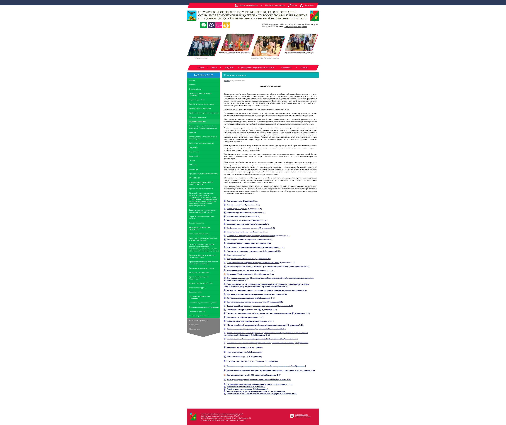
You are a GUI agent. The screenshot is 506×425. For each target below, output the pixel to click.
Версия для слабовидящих (275, 5)
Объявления (193, 147)
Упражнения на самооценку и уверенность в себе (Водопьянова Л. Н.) (254, 251)
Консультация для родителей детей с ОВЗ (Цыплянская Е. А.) (250, 270)
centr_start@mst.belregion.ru (295, 27)
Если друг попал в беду (236, 216)
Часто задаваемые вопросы (199, 234)
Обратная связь (194, 329)
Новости (214, 68)
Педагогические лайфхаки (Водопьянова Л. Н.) (245, 317)
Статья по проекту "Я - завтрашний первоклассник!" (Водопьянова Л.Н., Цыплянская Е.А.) (262, 339)
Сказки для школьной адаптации (239, 232)
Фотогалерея (286, 68)
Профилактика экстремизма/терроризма (204, 113)
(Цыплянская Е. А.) (269, 310)
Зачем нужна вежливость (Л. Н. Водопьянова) (244, 352)
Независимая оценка (196, 223)
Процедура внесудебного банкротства (203, 174)
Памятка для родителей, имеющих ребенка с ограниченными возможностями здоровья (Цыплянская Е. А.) (268, 266)
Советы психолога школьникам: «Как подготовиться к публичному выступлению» (259, 313)
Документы (229, 68)
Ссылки (192, 160)
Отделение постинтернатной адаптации (204, 307)
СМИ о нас (193, 165)
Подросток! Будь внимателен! (238, 212)
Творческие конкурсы (197, 288)
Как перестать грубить (235, 205)
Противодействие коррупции (200, 108)
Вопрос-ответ (194, 152)
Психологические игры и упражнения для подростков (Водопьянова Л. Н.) (255, 247)
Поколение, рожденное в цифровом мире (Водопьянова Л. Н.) (250, 321)
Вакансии (192, 132)
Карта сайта (309, 5)
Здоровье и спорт (195, 292)
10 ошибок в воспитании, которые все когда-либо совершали (250, 236)
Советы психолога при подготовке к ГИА (243, 310)
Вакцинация (193, 169)
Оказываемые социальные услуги (201, 268)
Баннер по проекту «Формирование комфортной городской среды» (202, 211)
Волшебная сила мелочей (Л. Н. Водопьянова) (244, 347)
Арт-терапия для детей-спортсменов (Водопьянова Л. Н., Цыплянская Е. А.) (256, 329)
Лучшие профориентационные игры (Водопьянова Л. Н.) (249, 243)
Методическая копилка (197, 117)
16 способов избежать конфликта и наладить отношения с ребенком (253, 263)
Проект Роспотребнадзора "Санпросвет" (199, 278)
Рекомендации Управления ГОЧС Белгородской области (201, 183)
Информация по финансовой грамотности (199, 228)
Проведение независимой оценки (201, 143)
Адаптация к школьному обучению (240, 224)
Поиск (294, 5)
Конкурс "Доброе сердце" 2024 (200, 283)
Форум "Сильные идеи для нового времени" (201, 217)
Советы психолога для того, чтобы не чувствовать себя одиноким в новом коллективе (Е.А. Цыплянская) (267, 343)
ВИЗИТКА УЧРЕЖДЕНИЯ (199, 272)
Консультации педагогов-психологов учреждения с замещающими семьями (203, 127)
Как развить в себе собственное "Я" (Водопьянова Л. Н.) (249, 259)
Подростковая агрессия (236, 255)
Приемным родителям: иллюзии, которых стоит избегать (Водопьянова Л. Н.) (257, 294)
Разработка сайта (301, 415)
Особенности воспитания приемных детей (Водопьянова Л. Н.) (251, 298)
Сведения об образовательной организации (200, 94)
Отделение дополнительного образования (199, 297)
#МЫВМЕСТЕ (194, 178)
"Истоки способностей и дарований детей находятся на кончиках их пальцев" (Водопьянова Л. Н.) (265, 325)
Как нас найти (194, 156)
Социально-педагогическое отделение (203, 303)
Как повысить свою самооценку (239, 220)
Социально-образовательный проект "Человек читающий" (202, 256)
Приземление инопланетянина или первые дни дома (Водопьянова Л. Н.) (255, 302)
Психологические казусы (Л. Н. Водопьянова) (244, 357)
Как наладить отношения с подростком (242, 239)
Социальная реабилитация (199, 316)
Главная (201, 68)
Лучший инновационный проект (201, 189)
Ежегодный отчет (195, 89)
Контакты (304, 68)
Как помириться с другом (237, 209)
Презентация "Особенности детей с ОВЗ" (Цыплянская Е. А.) (250, 274)
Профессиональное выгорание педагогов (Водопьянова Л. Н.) (251, 228)
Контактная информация (248, 5)
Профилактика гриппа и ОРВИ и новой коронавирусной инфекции (203, 263)
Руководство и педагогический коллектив (257, 68)
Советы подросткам (242, 201)
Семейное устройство (197, 311)
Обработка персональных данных (201, 104)
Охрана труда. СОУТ (197, 100)
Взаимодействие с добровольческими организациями (203, 138)
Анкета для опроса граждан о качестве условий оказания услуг (203, 239)
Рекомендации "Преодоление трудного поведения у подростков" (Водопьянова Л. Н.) (260, 306)
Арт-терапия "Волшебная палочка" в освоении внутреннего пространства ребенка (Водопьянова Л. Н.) (267, 290)
